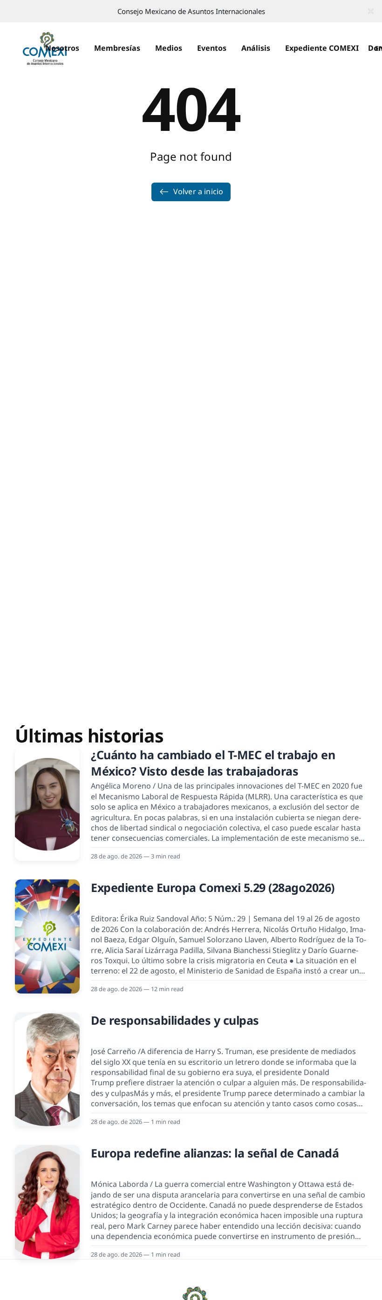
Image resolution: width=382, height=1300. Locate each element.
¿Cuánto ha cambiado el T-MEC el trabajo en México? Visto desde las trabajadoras (213, 763)
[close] (370, 11)
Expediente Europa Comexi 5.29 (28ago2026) (212, 887)
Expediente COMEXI (322, 48)
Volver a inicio (198, 191)
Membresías (117, 48)
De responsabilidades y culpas (175, 1020)
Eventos (211, 48)
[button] (62, 48)
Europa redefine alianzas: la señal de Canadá (215, 1153)
